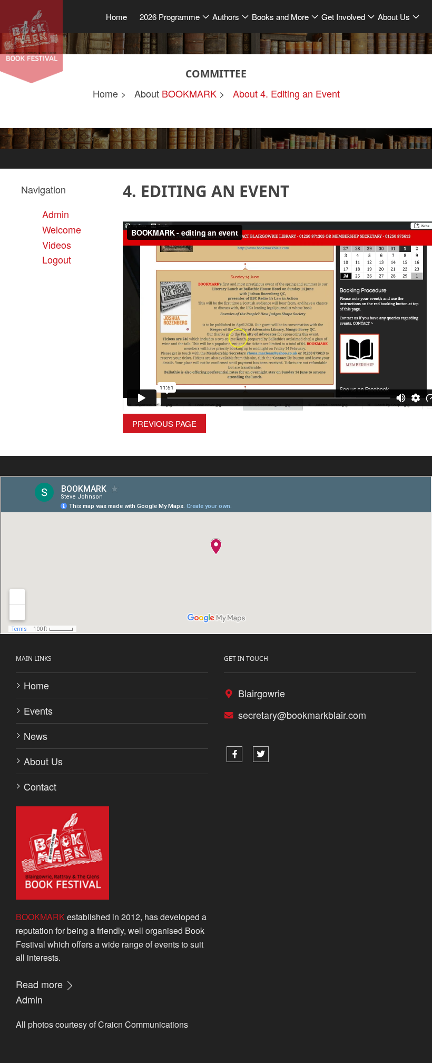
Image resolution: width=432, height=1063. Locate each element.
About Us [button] (394, 16)
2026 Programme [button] (170, 16)
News (35, 736)
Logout (56, 259)
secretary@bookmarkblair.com (302, 714)
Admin (29, 999)
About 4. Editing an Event (286, 93)
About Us (43, 761)
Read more (40, 984)
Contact (40, 786)
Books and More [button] (280, 16)
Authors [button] (225, 16)
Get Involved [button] (343, 16)
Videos (56, 244)
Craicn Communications (143, 1024)
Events (38, 710)
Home (116, 16)
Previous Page (164, 423)
